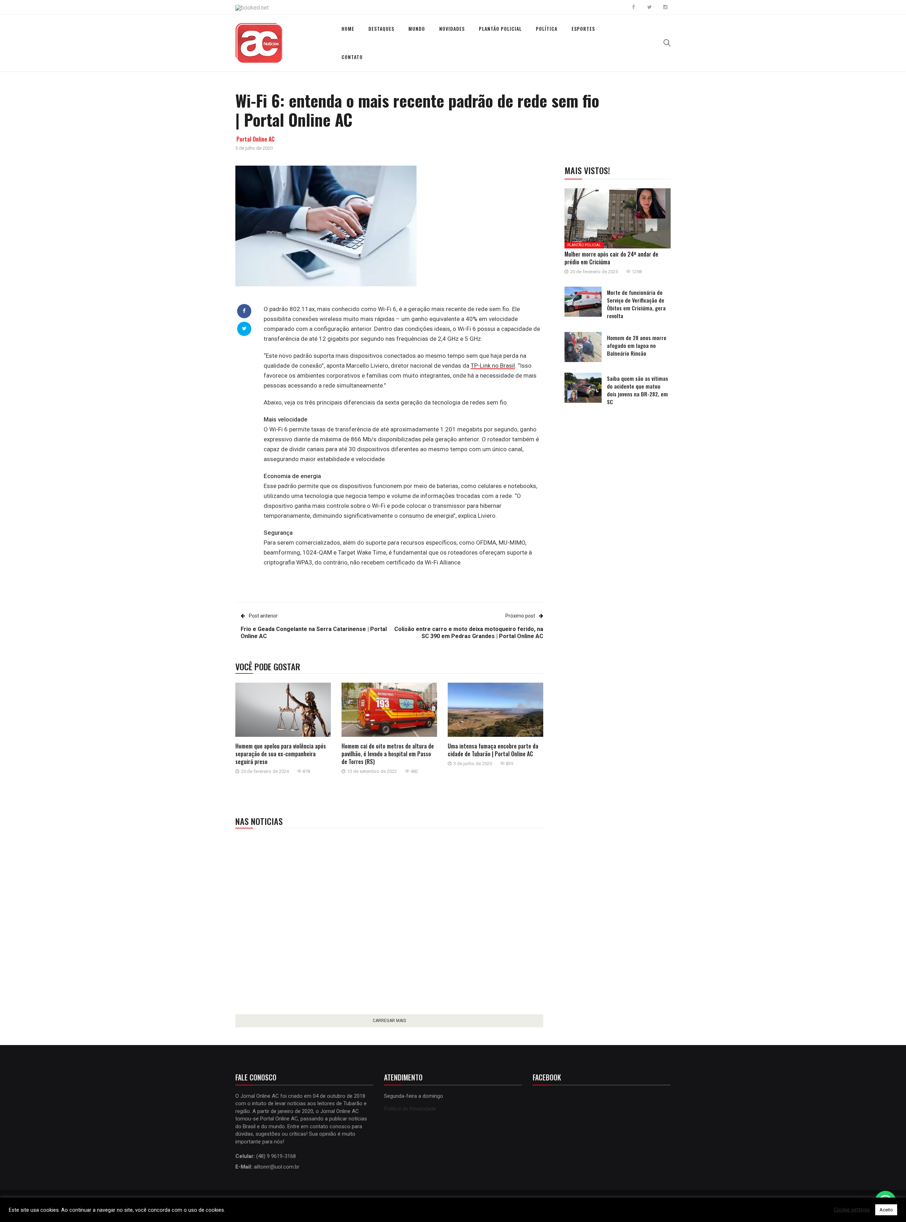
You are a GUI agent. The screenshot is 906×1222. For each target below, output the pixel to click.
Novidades (452, 28)
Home (348, 28)
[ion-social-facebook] (633, 7)
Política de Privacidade (410, 1109)
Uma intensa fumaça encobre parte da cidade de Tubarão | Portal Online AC (493, 750)
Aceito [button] (886, 1209)
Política (546, 28)
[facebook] (244, 310)
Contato (352, 57)
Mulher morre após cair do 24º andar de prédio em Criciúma (611, 258)
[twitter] (244, 328)
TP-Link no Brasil (493, 365)
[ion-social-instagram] (665, 7)
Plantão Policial (500, 28)
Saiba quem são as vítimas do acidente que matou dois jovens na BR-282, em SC (637, 390)
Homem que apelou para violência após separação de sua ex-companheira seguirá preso (280, 754)
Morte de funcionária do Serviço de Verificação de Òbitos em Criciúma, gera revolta (636, 304)
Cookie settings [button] (852, 1209)
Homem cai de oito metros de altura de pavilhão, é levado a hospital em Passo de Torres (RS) (388, 754)
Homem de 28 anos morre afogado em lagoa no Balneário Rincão (636, 345)
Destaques (381, 28)
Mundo (416, 28)
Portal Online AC (255, 139)
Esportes (583, 28)
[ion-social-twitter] (649, 7)
